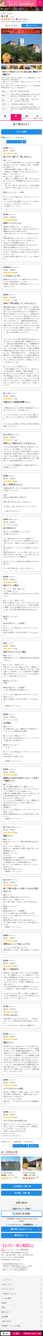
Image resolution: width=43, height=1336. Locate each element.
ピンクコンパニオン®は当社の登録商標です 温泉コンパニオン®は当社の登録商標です (15, 1269)
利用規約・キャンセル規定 (11, 1326)
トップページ (6, 8)
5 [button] (15, 1182)
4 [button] (11, 1182)
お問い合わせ (32, 25)
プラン (5, 118)
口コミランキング (8, 1289)
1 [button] (2, 1182)
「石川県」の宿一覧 (21, 1193)
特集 (3, 1307)
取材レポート (6, 1312)
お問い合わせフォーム (22, 1229)
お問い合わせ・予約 (34, 1333)
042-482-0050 (11, 1255)
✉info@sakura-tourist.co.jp (10, 1259)
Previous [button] (2, 1168)
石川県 (14, 8)
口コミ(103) (16, 118)
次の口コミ (34, 1146)
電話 (17, 1333)
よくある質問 (6, 1298)
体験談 (4, 1303)
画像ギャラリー (27, 118)
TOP (6, 1333)
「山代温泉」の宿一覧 (21, 1186)
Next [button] (41, 1168)
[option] (21, 49)
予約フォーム (22, 1235)
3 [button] (8, 1182)
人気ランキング (7, 1284)
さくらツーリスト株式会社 (17, 1250)
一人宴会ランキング (9, 1294)
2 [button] (5, 1182)
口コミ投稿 (21, 132)
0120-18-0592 (12, 25)
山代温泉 (20, 8)
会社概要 (5, 1316)
